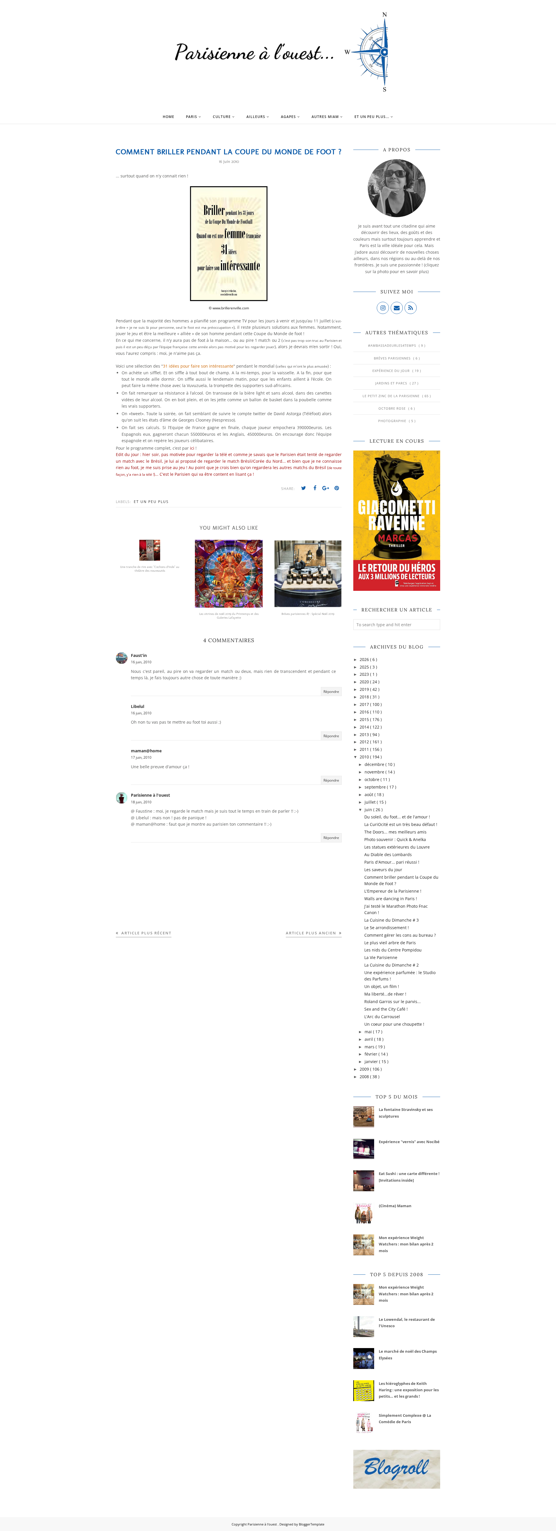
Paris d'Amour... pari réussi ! (391, 862)
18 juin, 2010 (141, 802)
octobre (373, 779)
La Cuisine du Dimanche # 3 (391, 920)
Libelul (137, 706)
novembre (375, 772)
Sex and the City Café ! (386, 1009)
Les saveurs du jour (383, 869)
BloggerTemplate (311, 1524)
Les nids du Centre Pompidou (393, 950)
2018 (365, 697)
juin (369, 809)
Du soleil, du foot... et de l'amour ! (397, 817)
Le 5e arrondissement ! (386, 927)
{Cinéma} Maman (395, 1205)
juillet (371, 802)
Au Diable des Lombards (388, 854)
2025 (365, 667)
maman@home (146, 750)
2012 (365, 741)
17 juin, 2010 (141, 757)
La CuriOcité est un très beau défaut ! (400, 824)
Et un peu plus (151, 501)
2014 (365, 727)
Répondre (331, 691)
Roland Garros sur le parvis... (392, 1001)
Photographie (392, 421)
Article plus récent (145, 933)
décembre (375, 764)
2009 (365, 1069)
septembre (376, 787)
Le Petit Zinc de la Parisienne (392, 396)
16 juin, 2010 (141, 662)
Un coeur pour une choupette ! (394, 1024)
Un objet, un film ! (381, 986)
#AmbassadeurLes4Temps (392, 345)
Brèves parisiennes (393, 358)
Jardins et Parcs (391, 383)
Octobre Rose (392, 408)
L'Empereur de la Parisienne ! (392, 891)
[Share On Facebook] (314, 488)
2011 (365, 749)
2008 (365, 1076)
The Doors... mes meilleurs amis (395, 832)
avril (369, 1039)
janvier (372, 1061)
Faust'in (139, 655)
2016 (365, 712)
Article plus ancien (312, 933)
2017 (365, 704)
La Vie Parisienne (380, 957)
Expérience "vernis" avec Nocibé (409, 1141)
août (369, 794)
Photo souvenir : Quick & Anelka (395, 839)
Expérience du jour (391, 370)
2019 (365, 689)
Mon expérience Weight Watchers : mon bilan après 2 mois (406, 1244)
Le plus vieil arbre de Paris (390, 942)
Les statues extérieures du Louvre (397, 847)
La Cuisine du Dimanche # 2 (391, 965)
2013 (365, 734)
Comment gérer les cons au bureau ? (400, 935)
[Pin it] (336, 488)
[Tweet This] (303, 488)
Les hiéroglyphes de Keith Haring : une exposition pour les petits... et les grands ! (409, 1390)
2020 (365, 681)
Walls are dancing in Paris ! (390, 898)
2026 (365, 659)
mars (370, 1046)
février (371, 1054)
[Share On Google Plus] (325, 488)
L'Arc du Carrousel (382, 1016)
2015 (365, 719)
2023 (365, 674)
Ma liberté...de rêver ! (385, 994)
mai (369, 1031)
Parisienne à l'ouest (150, 795)
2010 (365, 757)
